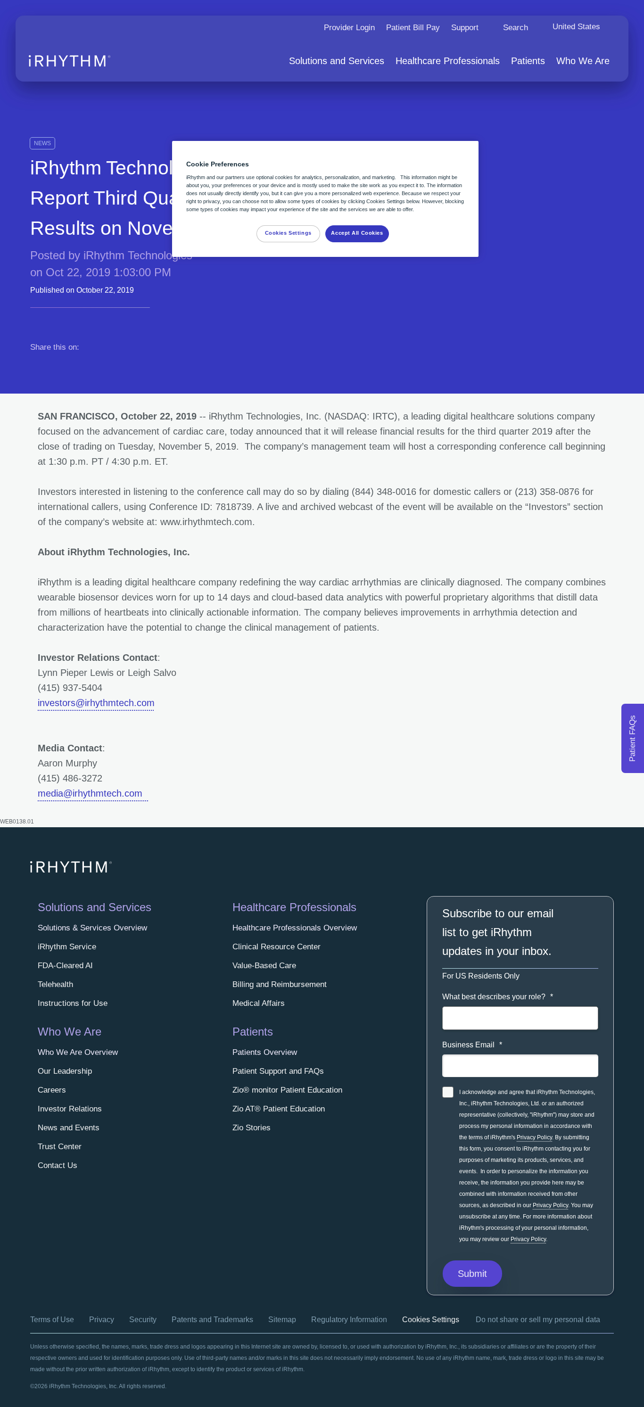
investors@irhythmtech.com (96, 703)
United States (576, 26)
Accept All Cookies (357, 233)
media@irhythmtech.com (93, 793)
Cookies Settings (430, 1320)
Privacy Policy (534, 1137)
